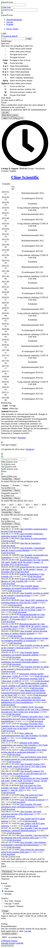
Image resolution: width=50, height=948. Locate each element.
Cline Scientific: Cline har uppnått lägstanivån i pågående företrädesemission (24, 829)
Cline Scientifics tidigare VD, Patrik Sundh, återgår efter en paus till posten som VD (23, 772)
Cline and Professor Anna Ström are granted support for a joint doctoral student (24, 758)
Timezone (5, 879)
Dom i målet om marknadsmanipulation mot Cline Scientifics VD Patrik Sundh (24, 735)
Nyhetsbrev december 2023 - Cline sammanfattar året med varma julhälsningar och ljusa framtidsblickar (25, 718)
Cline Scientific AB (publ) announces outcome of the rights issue (21, 812)
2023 (11, 505)
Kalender (6, 184)
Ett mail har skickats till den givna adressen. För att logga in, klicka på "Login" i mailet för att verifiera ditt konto (24, 915)
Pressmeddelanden (14, 19)
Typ (3, 466)
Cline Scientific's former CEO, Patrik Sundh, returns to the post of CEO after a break (23, 765)
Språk (4, 469)
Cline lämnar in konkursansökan (33, 538)
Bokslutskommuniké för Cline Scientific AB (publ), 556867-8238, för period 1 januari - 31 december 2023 (25, 626)
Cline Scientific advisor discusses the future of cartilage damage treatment (24, 632)
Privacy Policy (12, 29)
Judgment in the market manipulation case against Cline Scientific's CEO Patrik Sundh (24, 745)
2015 (31, 507)
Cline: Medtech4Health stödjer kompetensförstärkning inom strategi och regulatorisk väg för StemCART (23, 692)
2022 (19, 505)
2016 (23, 507)
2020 (36, 505)
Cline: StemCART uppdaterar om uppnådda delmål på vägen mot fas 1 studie (24, 601)
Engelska (5, 485)
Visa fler (5, 857)
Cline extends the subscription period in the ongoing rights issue (23, 850)
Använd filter (7, 479)
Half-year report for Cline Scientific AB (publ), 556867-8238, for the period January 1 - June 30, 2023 (22, 787)
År (2, 464)
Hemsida (5, 943)
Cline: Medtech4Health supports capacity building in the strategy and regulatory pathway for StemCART (24, 685)
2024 (3, 505)
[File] (8, 740)
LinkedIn (19, 943)
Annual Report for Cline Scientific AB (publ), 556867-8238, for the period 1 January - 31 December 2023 (24, 569)
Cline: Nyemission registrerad (31, 800)
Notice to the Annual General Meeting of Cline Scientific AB (22, 580)
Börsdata (21, 438)
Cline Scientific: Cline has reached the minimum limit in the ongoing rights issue (24, 836)
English (13, 171)
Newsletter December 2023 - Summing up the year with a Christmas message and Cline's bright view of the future (23, 726)
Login (29, 39)
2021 (27, 505)
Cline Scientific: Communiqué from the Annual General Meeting (23, 549)
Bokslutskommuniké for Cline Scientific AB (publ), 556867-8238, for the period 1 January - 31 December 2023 (23, 616)
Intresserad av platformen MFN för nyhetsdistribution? (24, 110)
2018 (6, 507)
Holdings (30, 449)
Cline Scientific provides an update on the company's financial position (25, 594)
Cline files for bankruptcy (30, 543)
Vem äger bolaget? (9, 445)
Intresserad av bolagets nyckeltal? (15, 433)
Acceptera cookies (9, 934)
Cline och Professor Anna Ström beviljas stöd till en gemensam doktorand (24, 751)
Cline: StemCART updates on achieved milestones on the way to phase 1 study (23, 608)
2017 (15, 507)
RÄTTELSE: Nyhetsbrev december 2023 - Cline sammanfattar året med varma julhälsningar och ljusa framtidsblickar (23, 699)
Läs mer (27, 931)
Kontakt (9, 24)
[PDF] (15, 531)
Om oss (9, 22)
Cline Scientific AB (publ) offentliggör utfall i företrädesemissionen (21, 805)
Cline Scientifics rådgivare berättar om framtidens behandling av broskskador (24, 639)
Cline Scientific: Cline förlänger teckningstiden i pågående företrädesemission (23, 843)
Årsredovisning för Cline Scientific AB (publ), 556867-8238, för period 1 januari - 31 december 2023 (25, 562)
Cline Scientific (25, 177)
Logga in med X (10, 36)
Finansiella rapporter (10, 493)
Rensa (17, 479)
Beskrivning (6, 403)
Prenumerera (7, 872)
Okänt (26, 485)
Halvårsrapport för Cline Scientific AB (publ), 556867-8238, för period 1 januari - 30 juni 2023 (24, 780)
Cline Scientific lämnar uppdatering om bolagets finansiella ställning (20, 587)
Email (3, 866)
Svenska (4, 171)
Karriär (12, 943)
